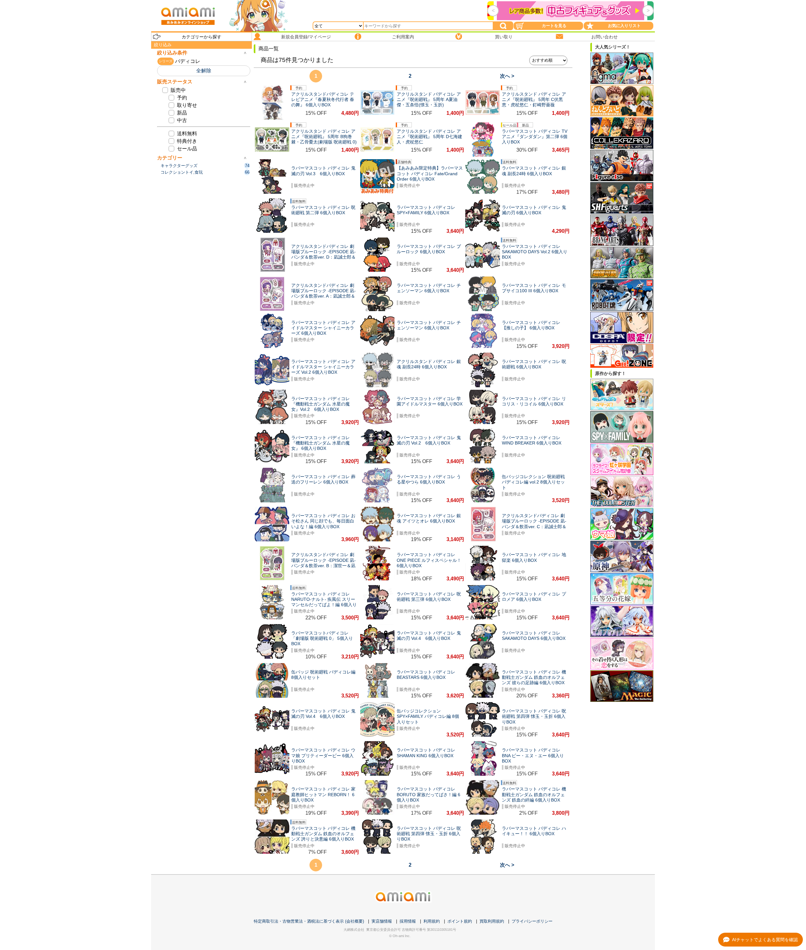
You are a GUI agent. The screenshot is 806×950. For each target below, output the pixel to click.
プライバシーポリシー (532, 921)
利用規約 (431, 921)
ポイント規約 (459, 921)
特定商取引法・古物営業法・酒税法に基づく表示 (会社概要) (309, 921)
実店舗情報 (382, 921)
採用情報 (408, 921)
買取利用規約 (492, 921)
